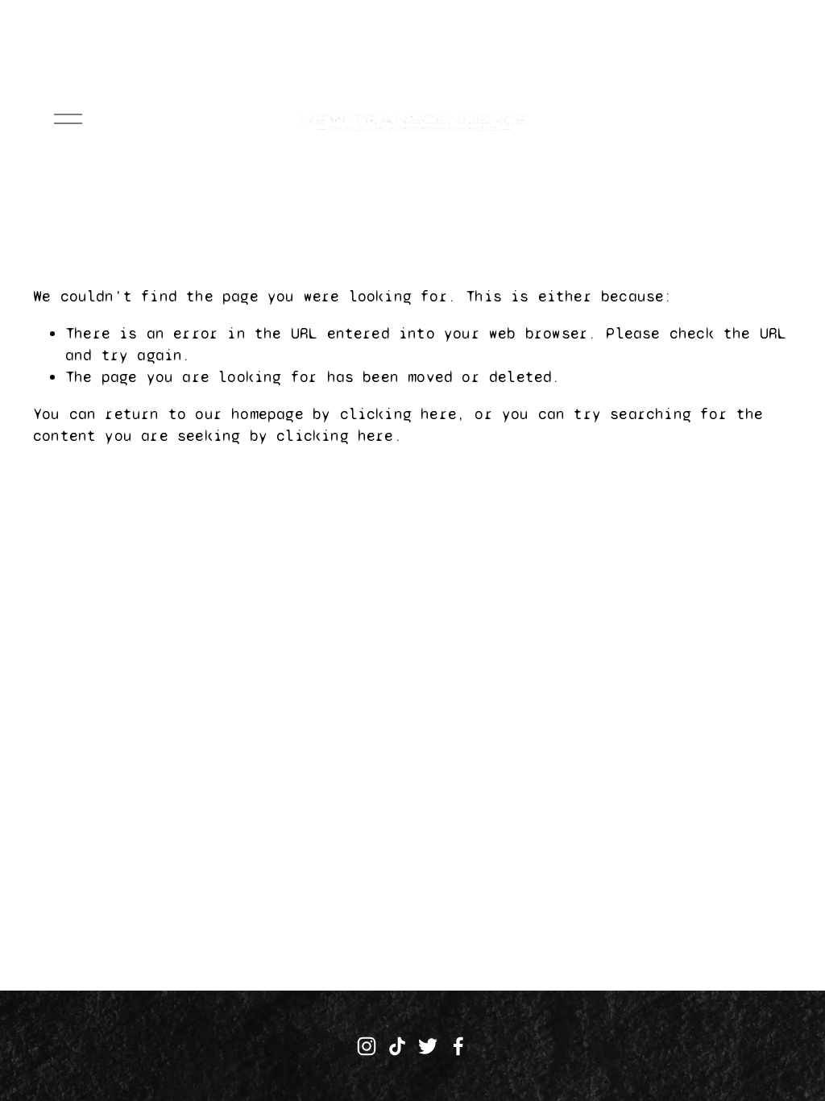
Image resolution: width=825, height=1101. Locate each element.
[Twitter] (427, 1046)
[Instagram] (366, 1046)
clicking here (399, 414)
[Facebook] (458, 1046)
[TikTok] (397, 1046)
